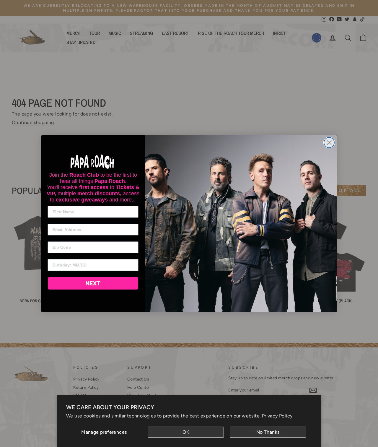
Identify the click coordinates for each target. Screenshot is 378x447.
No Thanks (268, 432)
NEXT (93, 283)
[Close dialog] (329, 142)
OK (186, 432)
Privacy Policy (277, 416)
